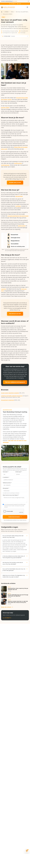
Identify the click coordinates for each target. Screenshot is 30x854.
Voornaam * (5, 471)
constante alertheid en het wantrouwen (17, 216)
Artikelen (6, 11)
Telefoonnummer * (7, 482)
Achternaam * (18, 471)
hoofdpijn (18, 206)
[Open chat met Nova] (27, 851)
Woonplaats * (6, 488)
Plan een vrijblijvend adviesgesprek (15, 382)
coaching (3, 289)
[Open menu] (27, 7)
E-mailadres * (6, 477)
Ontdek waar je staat (15, 182)
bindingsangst (18, 163)
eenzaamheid (19, 196)
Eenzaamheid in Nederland (7, 400)
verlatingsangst (5, 165)
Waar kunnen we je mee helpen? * (11, 495)
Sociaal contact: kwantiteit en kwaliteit (10, 393)
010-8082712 (7, 618)
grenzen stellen (5, 107)
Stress (12, 11)
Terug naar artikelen (7, 14)
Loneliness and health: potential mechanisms (11, 395)
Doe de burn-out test (15, 313)
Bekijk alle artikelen (6, 607)
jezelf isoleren (22, 226)
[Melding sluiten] (28, 1)
